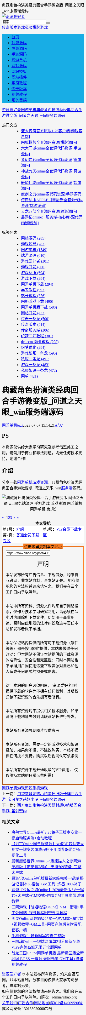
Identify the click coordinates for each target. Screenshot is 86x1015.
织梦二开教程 (37, 336)
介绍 (20, 529)
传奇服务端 (35, 330)
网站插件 (19, 77)
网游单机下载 (37, 284)
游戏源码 (33, 244)
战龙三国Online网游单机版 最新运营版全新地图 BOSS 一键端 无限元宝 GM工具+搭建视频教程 (47, 959)
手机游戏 (40, 788)
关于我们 (9, 1003)
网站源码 (19, 66)
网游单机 (19, 60)
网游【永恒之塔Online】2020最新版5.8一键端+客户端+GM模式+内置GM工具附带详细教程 (47, 895)
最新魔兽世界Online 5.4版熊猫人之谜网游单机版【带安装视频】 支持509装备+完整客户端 (46, 867)
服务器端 (19, 100)
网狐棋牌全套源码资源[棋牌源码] (49, 142)
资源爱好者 (11, 110)
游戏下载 (33, 278)
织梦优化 (33, 347)
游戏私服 (24, 27)
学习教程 (19, 83)
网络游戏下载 (37, 301)
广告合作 (25, 1003)
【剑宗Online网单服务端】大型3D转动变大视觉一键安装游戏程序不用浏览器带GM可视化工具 (47, 849)
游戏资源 (40, 482)
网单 (29, 376)
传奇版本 (9, 27)
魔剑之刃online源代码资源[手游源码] (51, 194)
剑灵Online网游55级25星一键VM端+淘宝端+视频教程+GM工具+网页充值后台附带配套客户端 (47, 924)
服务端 (67, 488)
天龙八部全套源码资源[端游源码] (49, 211)
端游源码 (19, 43)
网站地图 (41, 1003)
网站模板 (19, 71)
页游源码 (19, 48)
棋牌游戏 (40, 27)
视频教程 (19, 94)
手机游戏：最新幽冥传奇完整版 (38, 936)
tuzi (20, 425)
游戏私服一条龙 (39, 353)
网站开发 (33, 313)
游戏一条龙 (35, 365)
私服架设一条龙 (39, 370)
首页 (15, 37)
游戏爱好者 (35, 261)
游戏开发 (33, 267)
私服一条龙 (35, 359)
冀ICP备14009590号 (66, 1003)
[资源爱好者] (13, 17)
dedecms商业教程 (40, 342)
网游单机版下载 (39, 307)
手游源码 (19, 54)
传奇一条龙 (35, 319)
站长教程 (33, 296)
